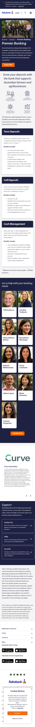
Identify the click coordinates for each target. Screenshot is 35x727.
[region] (17, 705)
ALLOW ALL (17, 713)
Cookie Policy (20, 708)
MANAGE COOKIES (17, 718)
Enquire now (8, 65)
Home (5, 39)
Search (26, 12)
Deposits (12, 39)
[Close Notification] (32, 2)
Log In (17, 13)
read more (21, 6)
